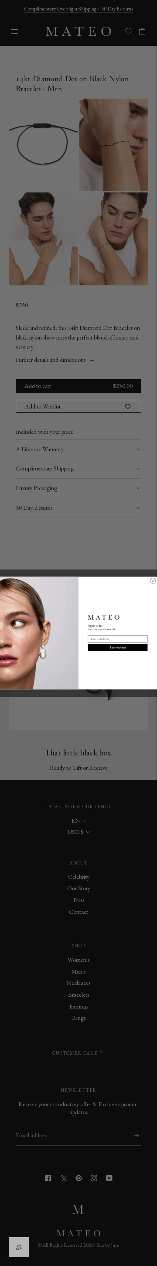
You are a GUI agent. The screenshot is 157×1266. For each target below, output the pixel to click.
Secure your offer (117, 647)
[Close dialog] (153, 580)
